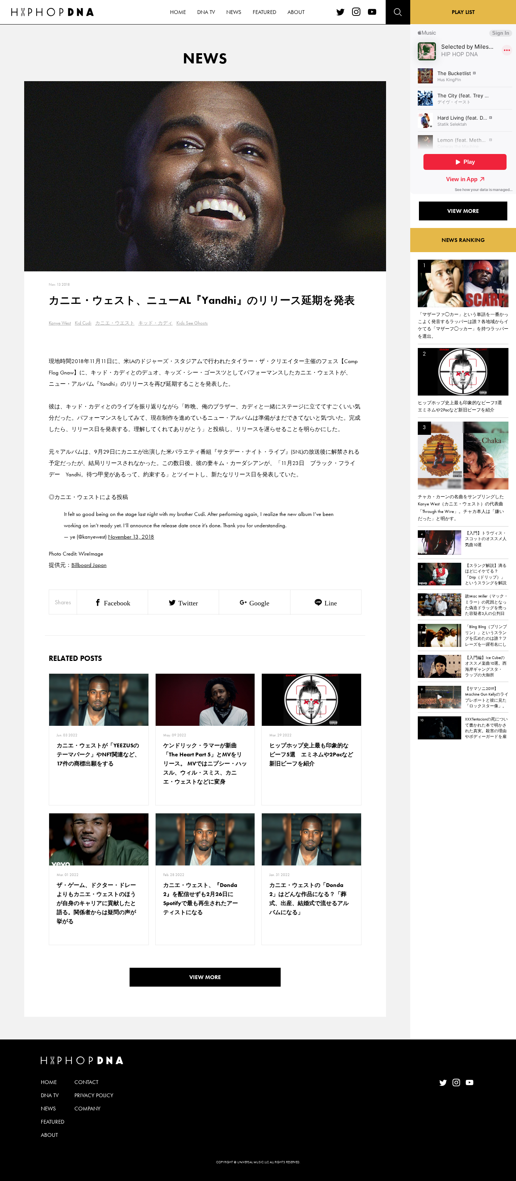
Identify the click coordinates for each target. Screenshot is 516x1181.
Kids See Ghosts (192, 323)
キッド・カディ (155, 323)
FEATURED (264, 12)
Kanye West (60, 323)
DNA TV (206, 12)
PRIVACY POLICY (93, 1095)
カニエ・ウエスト (114, 323)
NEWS (233, 12)
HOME (178, 12)
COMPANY (87, 1108)
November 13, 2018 (131, 536)
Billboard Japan (89, 565)
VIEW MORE (205, 977)
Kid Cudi (83, 323)
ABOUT (295, 12)
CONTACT (86, 1082)
